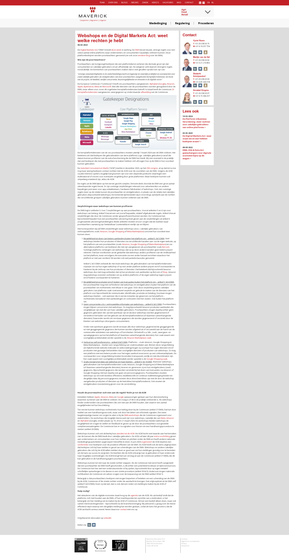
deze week (116, 49)
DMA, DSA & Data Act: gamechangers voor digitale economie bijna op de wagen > (197, 154)
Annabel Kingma (201, 90)
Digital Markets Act (89, 49)
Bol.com (165, 247)
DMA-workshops (131, 415)
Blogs (124, 2)
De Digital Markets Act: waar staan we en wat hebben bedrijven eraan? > (197, 139)
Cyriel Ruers (199, 40)
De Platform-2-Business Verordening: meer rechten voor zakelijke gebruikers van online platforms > (196, 123)
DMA (137, 49)
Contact (189, 2)
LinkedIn (107, 518)
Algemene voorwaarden (190, 541)
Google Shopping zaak (157, 359)
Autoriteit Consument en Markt (94, 168)
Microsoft (107, 86)
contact (123, 509)
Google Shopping (116, 231)
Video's (155, 2)
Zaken (145, 2)
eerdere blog (144, 55)
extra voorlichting (162, 436)
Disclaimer (185, 546)
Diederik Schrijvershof (199, 74)
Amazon (170, 83)
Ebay (165, 272)
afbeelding (146, 92)
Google (162, 83)
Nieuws (134, 2)
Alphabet (153, 83)
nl (212, 2)
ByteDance (89, 86)
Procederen (206, 23)
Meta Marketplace (135, 231)
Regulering (182, 23)
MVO (179, 2)
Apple (80, 86)
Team (102, 2)
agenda (134, 495)
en (208, 2)
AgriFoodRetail (185, 12)
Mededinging (158, 23)
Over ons (113, 2)
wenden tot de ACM (125, 433)
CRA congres (152, 168)
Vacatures (168, 2)
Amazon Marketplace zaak (139, 337)
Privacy (183, 543)
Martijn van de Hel (201, 57)
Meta (97, 86)
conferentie (83, 444)
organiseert (146, 441)
